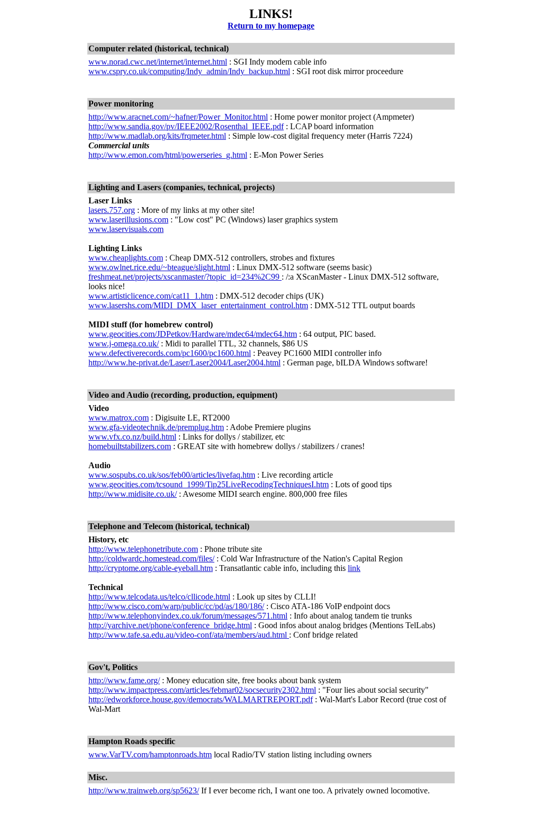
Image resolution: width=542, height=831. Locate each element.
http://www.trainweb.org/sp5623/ (143, 790)
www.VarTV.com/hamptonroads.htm (150, 754)
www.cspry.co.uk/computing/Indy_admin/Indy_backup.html (189, 71)
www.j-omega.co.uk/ (123, 343)
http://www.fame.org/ (124, 680)
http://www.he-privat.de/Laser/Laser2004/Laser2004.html (184, 362)
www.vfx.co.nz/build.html (132, 436)
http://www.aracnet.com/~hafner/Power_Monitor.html (178, 116)
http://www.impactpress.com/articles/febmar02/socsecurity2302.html (202, 689)
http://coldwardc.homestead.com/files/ (151, 558)
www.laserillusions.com (128, 219)
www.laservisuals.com (126, 229)
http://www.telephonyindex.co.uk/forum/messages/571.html (187, 615)
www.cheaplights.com (125, 257)
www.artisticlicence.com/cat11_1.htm (150, 295)
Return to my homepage (271, 25)
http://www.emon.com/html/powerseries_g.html (167, 154)
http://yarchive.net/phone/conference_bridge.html (170, 625)
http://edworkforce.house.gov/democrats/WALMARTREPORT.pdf (200, 699)
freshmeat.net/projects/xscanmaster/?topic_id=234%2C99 (185, 276)
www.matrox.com (118, 417)
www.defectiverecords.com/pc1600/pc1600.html (169, 353)
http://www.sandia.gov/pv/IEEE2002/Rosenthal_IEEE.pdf (186, 126)
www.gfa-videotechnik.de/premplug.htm (156, 427)
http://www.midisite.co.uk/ (132, 493)
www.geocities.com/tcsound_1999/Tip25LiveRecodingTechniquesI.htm (208, 484)
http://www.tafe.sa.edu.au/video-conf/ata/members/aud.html (188, 634)
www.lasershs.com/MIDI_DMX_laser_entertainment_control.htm (198, 305)
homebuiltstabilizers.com (129, 446)
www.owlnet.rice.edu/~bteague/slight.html (159, 267)
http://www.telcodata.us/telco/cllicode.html (159, 596)
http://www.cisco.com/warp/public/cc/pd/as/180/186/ (176, 606)
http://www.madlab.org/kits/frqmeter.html (157, 135)
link (354, 568)
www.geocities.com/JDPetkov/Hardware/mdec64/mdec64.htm (192, 333)
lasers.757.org (111, 210)
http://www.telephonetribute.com (143, 548)
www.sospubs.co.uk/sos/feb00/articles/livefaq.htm (171, 474)
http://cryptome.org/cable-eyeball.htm (150, 568)
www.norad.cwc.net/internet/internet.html (157, 61)
